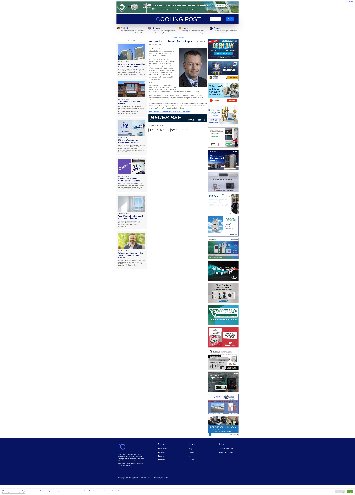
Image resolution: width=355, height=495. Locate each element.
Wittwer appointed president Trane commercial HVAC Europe (130, 255)
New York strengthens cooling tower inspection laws (131, 65)
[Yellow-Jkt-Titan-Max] (223, 71)
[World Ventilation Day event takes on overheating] (131, 204)
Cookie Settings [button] (340, 492)
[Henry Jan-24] (223, 115)
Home (172, 37)
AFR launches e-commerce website (130, 103)
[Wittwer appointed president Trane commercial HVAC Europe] (131, 241)
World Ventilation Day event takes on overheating (130, 217)
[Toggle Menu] (121, 19)
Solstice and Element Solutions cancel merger (129, 180)
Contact (191, 460)
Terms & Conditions (226, 449)
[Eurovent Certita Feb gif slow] (223, 315)
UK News (156, 28)
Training (192, 452)
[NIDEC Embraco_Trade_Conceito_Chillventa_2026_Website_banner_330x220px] (223, 271)
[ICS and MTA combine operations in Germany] (131, 128)
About (191, 456)
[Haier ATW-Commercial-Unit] (223, 160)
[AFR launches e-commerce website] (131, 89)
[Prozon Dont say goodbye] (223, 204)
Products (186, 28)
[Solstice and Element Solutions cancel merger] (131, 166)
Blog (190, 449)
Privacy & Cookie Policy (227, 452)
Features (217, 28)
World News (126, 28)
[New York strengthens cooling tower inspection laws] (131, 52)
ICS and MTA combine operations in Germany (128, 141)
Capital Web (165, 478)
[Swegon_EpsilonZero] (223, 293)
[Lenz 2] (223, 404)
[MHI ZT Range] (223, 182)
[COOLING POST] (223, 382)
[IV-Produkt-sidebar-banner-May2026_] (223, 138)
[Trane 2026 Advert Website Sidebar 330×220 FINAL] (223, 93)
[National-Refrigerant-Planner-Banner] (177, 7)
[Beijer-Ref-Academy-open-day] (223, 49)
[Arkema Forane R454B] (223, 226)
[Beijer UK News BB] (177, 118)
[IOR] (223, 426)
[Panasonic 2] (223, 249)
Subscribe (230, 19)
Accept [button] (350, 492)
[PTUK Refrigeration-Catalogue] (223, 337)
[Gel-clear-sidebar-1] (223, 359)
